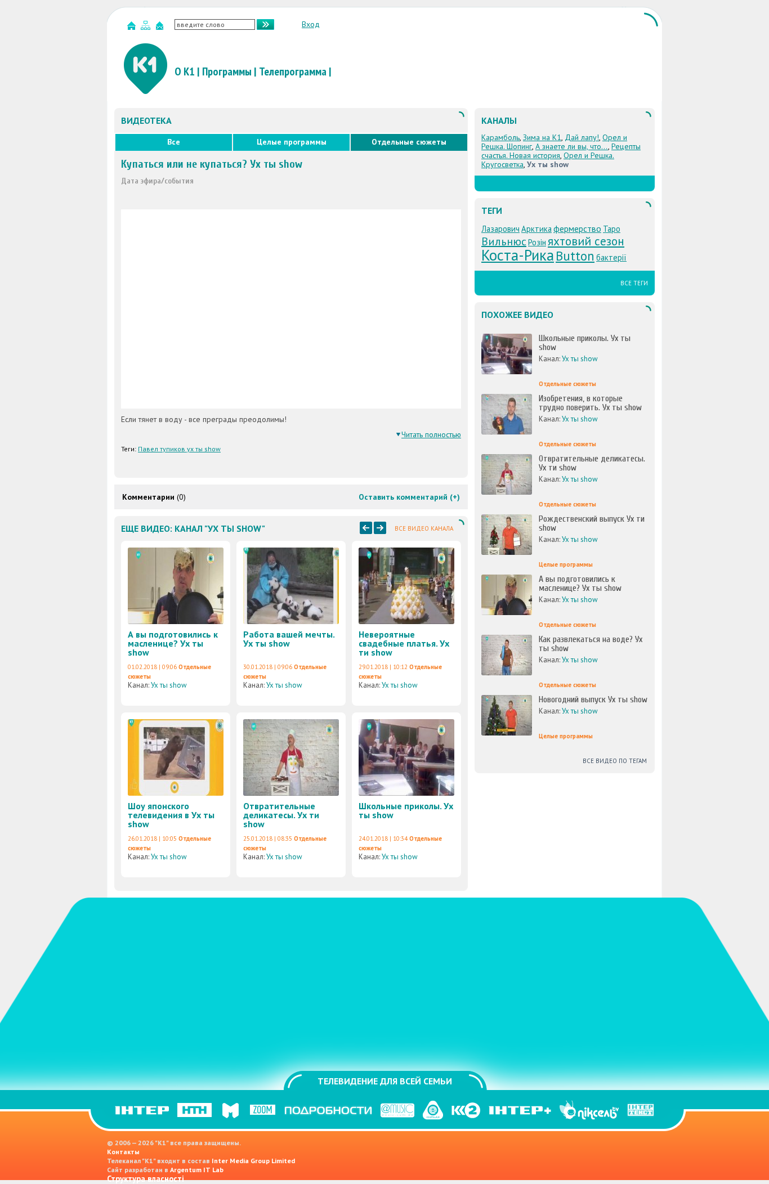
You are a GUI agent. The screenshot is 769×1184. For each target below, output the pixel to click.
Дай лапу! (582, 137)
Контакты (123, 1151)
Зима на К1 (542, 137)
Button (575, 256)
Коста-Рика (517, 254)
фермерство (577, 228)
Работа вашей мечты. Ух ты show (288, 639)
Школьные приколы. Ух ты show (406, 810)
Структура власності (145, 1178)
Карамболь (500, 137)
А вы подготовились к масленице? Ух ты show (173, 643)
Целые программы (292, 142)
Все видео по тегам (615, 761)
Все (173, 142)
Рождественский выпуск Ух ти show (592, 523)
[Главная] (133, 28)
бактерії (611, 257)
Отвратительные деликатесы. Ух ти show (281, 814)
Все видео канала (424, 528)
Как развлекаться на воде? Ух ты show (590, 643)
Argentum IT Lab (196, 1169)
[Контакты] (161, 28)
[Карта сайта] (147, 28)
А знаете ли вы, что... (571, 146)
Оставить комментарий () (409, 497)
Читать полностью (431, 434)
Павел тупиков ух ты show (179, 449)
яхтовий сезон (586, 241)
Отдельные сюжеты (409, 142)
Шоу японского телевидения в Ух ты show (171, 814)
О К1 (185, 71)
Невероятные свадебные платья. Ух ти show (404, 643)
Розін (537, 242)
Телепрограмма (293, 71)
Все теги (634, 283)
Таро (611, 228)
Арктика (536, 228)
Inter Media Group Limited (253, 1160)
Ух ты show (169, 685)
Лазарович (500, 228)
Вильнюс (503, 241)
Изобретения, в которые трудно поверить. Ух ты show (590, 402)
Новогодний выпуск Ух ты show (593, 699)
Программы (227, 71)
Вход (311, 24)
